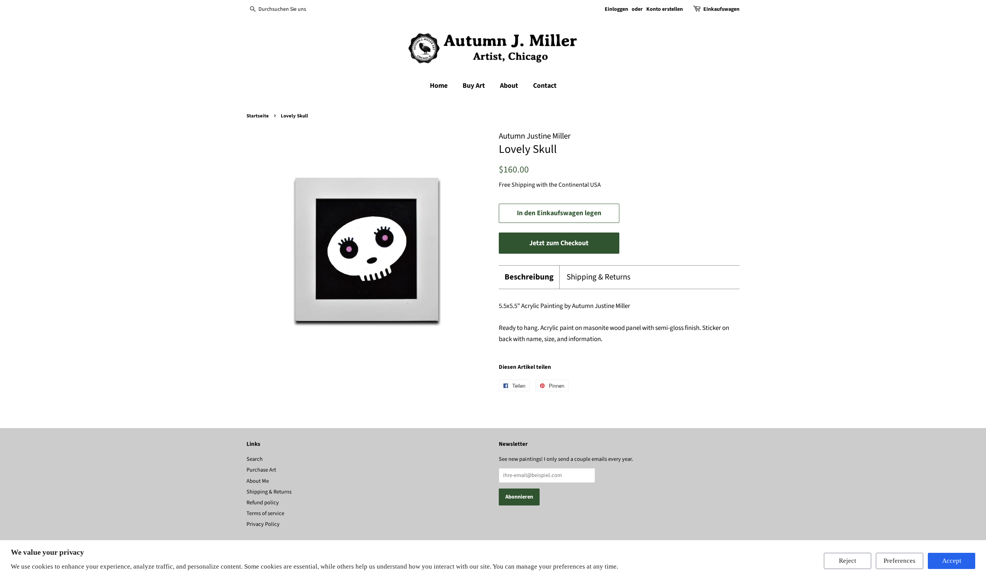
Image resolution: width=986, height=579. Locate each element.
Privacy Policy (263, 524)
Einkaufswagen (721, 9)
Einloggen (616, 9)
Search (254, 459)
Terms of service (265, 513)
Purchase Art (261, 470)
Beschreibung (529, 277)
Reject (847, 560)
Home (439, 85)
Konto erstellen (664, 9)
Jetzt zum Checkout (559, 243)
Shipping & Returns (599, 277)
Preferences (900, 560)
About (509, 85)
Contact (545, 85)
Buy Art (474, 85)
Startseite (257, 115)
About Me (257, 481)
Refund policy (262, 503)
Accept (951, 560)
